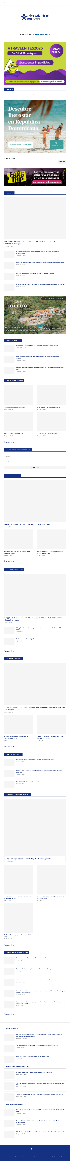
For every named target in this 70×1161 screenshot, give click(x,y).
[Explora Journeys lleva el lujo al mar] (9, 641)
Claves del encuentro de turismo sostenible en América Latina (33, 980)
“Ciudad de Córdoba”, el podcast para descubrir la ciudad (17, 935)
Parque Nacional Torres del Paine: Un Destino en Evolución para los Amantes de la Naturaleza (39, 771)
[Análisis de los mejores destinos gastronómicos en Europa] (35, 501)
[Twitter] (57, 2)
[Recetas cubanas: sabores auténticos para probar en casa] (9, 1059)
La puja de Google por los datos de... (14, 433)
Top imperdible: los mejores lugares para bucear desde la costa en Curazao (37, 1045)
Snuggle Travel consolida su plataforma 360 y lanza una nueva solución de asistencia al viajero (33, 619)
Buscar (62, 161)
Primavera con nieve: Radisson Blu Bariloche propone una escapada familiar (37, 345)
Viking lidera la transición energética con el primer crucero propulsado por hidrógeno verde (40, 628)
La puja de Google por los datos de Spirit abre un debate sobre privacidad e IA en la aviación (34, 708)
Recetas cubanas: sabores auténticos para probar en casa (32, 1056)
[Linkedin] (61, 2)
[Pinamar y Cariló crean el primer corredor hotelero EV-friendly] (9, 971)
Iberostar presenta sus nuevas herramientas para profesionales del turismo (17, 897)
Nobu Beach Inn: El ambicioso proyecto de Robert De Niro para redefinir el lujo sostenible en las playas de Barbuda (41, 1002)
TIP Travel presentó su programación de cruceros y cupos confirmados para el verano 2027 (40, 1083)
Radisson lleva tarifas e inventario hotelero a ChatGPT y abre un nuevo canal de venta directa (40, 368)
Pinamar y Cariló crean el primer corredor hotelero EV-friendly (33, 969)
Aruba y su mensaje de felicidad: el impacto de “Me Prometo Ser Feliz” (51, 897)
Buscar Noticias (9, 158)
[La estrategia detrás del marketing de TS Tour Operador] (35, 830)
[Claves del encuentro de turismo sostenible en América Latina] (9, 982)
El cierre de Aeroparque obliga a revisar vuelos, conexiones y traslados (50, 737)
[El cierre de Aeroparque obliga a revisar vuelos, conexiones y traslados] (51, 724)
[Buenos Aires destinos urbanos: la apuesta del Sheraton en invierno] (18, 539)
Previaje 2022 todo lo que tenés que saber (28, 781)
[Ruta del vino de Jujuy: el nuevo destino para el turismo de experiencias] (51, 539)
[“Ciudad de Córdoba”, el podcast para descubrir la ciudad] (18, 918)
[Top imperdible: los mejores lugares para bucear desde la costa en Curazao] (9, 1048)
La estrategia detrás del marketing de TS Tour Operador (29, 859)
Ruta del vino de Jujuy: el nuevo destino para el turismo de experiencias (50, 552)
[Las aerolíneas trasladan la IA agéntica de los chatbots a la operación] (18, 724)
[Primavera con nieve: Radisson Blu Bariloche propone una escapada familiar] (9, 348)
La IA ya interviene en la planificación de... (48, 433)
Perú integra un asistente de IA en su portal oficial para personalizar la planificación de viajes (31, 243)
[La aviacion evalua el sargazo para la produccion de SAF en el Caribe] (9, 960)
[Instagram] (59, 2)
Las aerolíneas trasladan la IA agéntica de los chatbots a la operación (16, 737)
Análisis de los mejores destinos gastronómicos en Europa (27, 524)
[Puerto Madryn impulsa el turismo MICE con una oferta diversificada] (9, 276)
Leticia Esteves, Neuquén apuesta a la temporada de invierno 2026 (35, 759)
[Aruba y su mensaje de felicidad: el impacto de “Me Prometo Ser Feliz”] (51, 879)
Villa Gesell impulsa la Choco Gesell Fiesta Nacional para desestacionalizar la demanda (40, 262)
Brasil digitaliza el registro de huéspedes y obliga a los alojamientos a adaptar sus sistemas (39, 357)
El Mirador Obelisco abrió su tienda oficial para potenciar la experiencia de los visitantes (40, 284)
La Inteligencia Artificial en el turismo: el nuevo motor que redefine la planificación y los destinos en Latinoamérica (40, 991)
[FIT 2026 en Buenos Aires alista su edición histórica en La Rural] (9, 1075)
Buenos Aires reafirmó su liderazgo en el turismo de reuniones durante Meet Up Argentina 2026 (38, 252)
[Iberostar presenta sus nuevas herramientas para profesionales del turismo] (18, 879)
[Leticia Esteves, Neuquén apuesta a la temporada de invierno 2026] (9, 762)
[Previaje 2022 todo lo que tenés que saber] (9, 784)
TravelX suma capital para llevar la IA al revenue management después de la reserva (39, 1094)
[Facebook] (54, 2)
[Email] (62, 2)
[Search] (65, 2)
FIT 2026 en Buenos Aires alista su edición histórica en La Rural (34, 1072)
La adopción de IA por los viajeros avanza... (49, 407)
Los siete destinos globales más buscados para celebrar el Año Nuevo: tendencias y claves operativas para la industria (39, 1035)
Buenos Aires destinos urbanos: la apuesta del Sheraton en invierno (17, 552)
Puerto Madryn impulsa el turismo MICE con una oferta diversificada (35, 273)
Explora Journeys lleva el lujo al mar (26, 639)
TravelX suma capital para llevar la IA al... (15, 407)
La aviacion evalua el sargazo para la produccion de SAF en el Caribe (35, 958)
